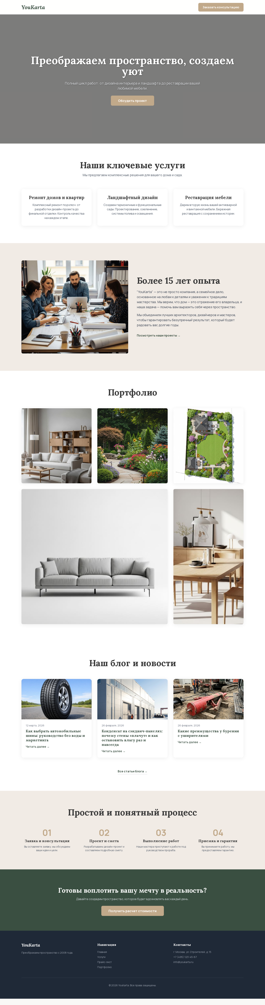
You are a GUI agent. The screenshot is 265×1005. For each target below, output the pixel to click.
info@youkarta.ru (183, 962)
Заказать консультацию (221, 7)
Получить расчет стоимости (133, 911)
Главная (102, 952)
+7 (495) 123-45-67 (185, 957)
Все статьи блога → (132, 771)
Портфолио (104, 967)
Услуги (101, 957)
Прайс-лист (104, 962)
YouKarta (33, 7)
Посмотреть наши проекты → (158, 335)
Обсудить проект (132, 100)
